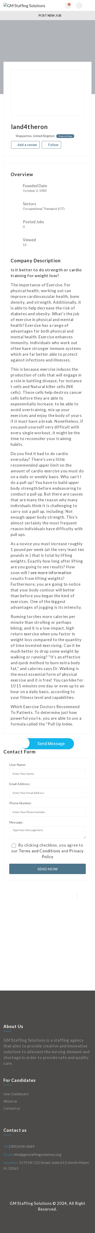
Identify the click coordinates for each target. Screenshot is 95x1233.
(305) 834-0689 (21, 1146)
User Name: (17, 765)
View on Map (65, 136)
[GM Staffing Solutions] (25, 5)
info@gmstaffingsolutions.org (37, 1154)
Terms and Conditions (39, 850)
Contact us (11, 1108)
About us (10, 1101)
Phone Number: (20, 803)
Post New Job (49, 15)
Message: (16, 822)
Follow (53, 145)
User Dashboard (15, 1094)
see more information (50, 572)
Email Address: (19, 784)
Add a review (27, 145)
